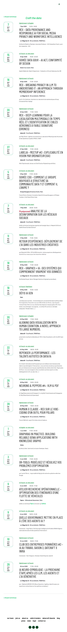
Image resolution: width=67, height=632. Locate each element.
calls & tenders (35, 618)
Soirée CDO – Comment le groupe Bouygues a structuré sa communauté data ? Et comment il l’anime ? (38, 182)
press (23, 621)
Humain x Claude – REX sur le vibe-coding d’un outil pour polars (39, 410)
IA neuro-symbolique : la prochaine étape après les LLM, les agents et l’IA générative (39, 573)
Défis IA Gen (26, 293)
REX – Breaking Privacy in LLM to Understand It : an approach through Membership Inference (41, 88)
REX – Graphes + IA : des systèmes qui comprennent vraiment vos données (40, 269)
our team (10, 618)
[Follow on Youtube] (37, 627)
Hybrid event (23, 78)
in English (31, 316)
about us (25, 618)
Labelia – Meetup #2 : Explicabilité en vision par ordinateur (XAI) (41, 154)
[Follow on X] (33, 627)
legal (34, 621)
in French (22, 53)
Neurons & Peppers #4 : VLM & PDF (39, 385)
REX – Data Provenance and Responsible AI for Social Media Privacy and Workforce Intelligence (40, 33)
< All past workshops (10, 597)
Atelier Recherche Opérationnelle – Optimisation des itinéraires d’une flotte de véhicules (40, 492)
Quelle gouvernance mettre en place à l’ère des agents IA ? (41, 519)
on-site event (30, 53)
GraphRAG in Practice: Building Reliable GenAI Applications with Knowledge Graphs (38, 437)
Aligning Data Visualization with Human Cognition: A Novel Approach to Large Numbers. (40, 326)
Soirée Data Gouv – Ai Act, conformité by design (40, 61)
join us (17, 618)
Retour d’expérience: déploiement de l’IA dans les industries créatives (40, 242)
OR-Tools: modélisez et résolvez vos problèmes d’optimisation (40, 464)
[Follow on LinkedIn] (30, 627)
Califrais (43, 503)
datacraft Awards (48, 618)
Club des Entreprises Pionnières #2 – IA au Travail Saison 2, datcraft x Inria (41, 547)
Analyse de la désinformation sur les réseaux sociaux (38, 214)
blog (58, 618)
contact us (42, 621)
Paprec (32, 503)
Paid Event (29, 286)
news (29, 621)
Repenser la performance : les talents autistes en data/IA (37, 354)
